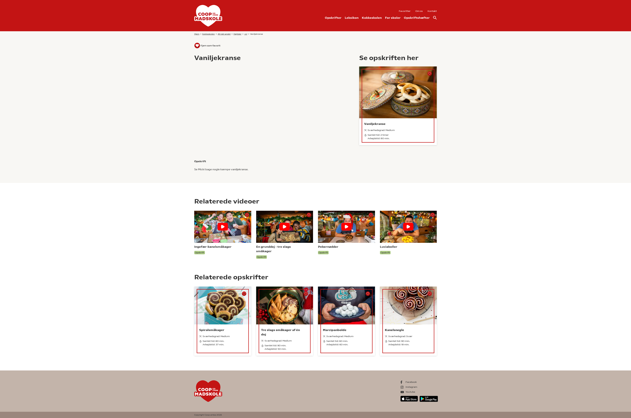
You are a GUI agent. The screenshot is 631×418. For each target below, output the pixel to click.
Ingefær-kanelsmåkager (213, 246)
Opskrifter (333, 17)
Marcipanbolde (334, 330)
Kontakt (432, 11)
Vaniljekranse (375, 124)
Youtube (410, 392)
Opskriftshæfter (417, 17)
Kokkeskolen (372, 17)
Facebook (411, 382)
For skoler (393, 17)
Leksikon (352, 17)
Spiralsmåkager (211, 330)
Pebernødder (328, 246)
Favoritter (404, 11)
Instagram (411, 387)
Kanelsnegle (394, 330)
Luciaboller (388, 246)
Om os (419, 11)
